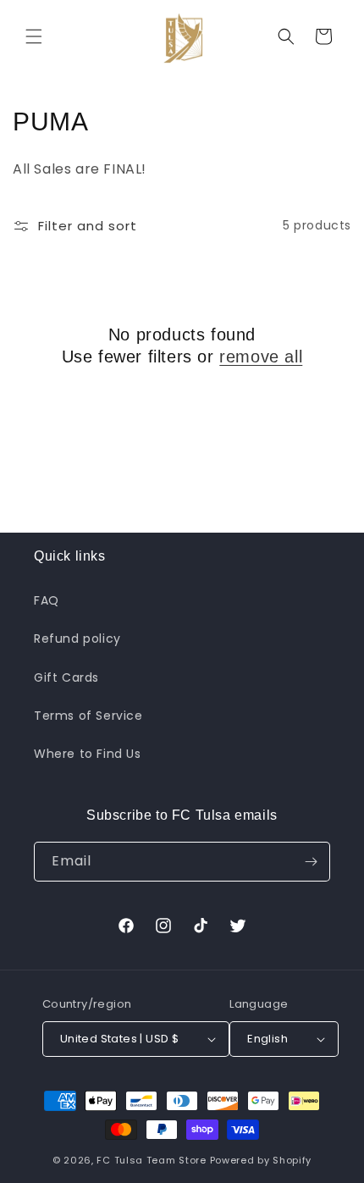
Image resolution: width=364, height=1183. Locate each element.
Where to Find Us (87, 753)
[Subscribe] (310, 862)
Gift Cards (66, 677)
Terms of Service (88, 715)
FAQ (46, 600)
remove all (260, 356)
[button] (33, 36)
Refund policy (77, 638)
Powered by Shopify (261, 1160)
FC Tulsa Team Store (151, 1160)
